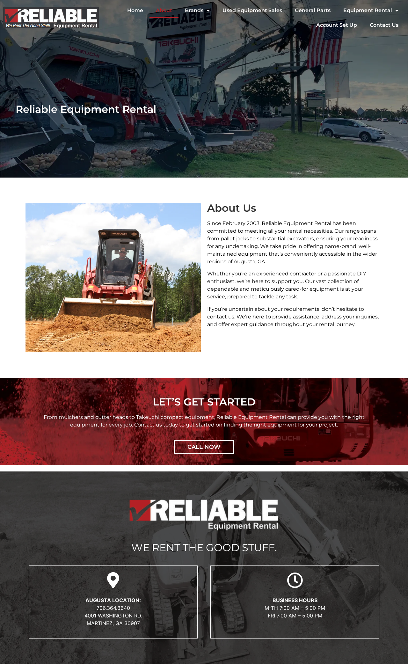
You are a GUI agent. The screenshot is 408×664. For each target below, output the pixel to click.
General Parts (313, 10)
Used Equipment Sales (252, 10)
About (164, 10)
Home (135, 10)
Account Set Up (336, 25)
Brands (194, 10)
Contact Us (384, 25)
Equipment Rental (367, 10)
